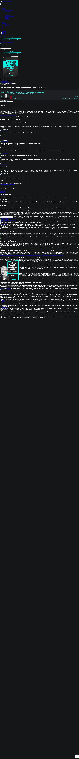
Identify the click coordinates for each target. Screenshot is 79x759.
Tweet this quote (4, 130)
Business (12, 255)
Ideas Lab (6, 12)
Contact (4, 26)
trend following (59, 255)
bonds (9, 255)
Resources (4, 23)
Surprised (11, 101)
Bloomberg (5, 255)
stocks (49, 255)
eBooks (6, 25)
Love (8, 101)
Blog (3, 22)
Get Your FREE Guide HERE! (5, 288)
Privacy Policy (5, 306)
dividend (23, 255)
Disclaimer (4, 307)
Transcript (2, 107)
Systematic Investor (9, 10)
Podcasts (4, 9)
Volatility (6, 18)
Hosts (3, 6)
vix (62, 255)
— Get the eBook (4, 81)
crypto (20, 255)
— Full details (2, 50)
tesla (51, 255)
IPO (40, 255)
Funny (5, 101)
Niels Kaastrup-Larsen (4, 189)
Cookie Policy (5, 308)
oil (42, 255)
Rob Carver (2, 192)
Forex (30, 255)
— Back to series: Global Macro (6, 82)
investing (33, 255)
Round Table (7, 19)
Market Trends (7, 24)
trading (54, 255)
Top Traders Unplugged (9, 16)
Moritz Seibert (3, 191)
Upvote (1, 101)
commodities (16, 255)
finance (27, 255)
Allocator (6, 13)
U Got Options (7, 20)
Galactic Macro (7, 17)
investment (37, 255)
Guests (3, 8)
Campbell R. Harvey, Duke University (7, 184)
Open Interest (7, 15)
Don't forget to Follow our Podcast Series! (8, 115)
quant (44, 255)
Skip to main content (6, 1)
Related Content (7, 107)
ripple (46, 255)
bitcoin (1, 255)
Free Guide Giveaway (15, 107)
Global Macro (7, 11)
